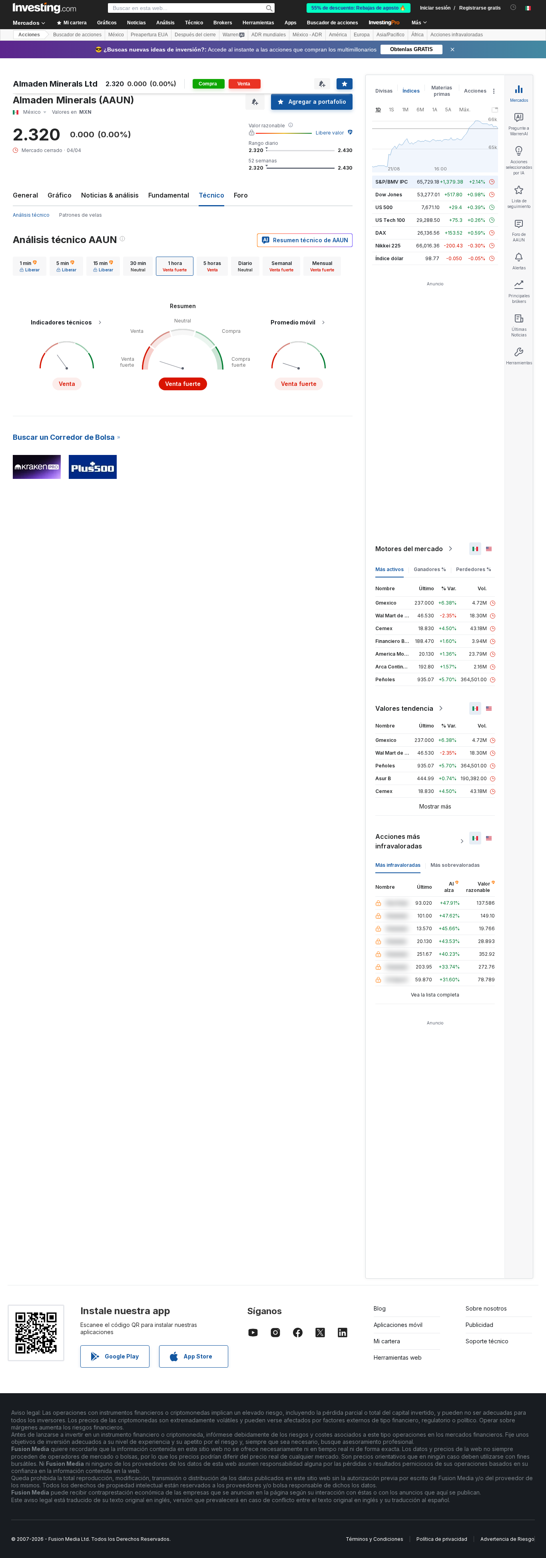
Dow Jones (388, 195)
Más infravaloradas (397, 865)
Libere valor (330, 133)
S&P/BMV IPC (391, 182)
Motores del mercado (409, 549)
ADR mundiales (268, 35)
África (417, 35)
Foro (241, 195)
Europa (362, 35)
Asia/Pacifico (391, 35)
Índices (411, 91)
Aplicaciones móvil (398, 1324)
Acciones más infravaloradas (398, 841)
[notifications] (513, 7)
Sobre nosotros (486, 1308)
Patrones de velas (80, 215)
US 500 (384, 207)
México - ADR (307, 35)
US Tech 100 (390, 220)
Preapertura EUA (149, 35)
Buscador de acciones (332, 23)
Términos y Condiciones (374, 1539)
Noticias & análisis (110, 195)
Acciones (29, 35)
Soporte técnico (487, 1341)
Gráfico (60, 195)
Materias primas (441, 91)
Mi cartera (387, 1341)
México (116, 35)
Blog (380, 1308)
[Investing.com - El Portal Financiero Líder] (44, 8)
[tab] (29, 266)
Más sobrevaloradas (455, 865)
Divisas (384, 91)
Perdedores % (473, 569)
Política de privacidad (441, 1539)
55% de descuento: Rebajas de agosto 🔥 (358, 8)
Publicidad (479, 1324)
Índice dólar (389, 258)
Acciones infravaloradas (456, 35)
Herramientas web (398, 1357)
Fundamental (168, 195)
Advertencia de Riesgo (507, 1539)
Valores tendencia (404, 708)
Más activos (389, 569)
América (338, 35)
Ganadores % (430, 569)
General (25, 195)
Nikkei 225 (388, 246)
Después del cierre (195, 35)
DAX (380, 233)
